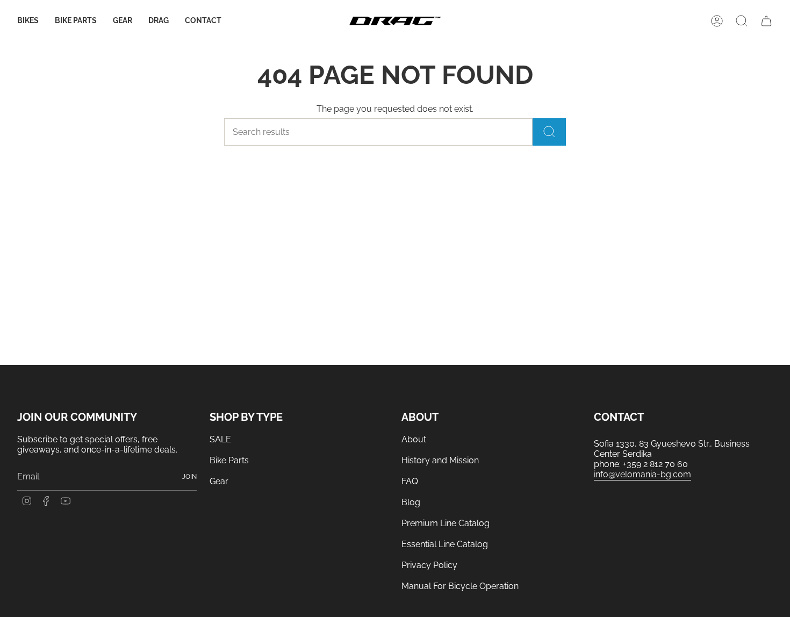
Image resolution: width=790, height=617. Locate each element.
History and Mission (440, 460)
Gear (219, 481)
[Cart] (766, 21)
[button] (28, 21)
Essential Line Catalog (444, 544)
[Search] (549, 132)
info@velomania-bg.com (642, 474)
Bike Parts (229, 460)
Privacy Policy (429, 565)
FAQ (409, 481)
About (413, 439)
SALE (220, 439)
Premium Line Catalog (445, 523)
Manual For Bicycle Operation (460, 586)
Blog (410, 502)
